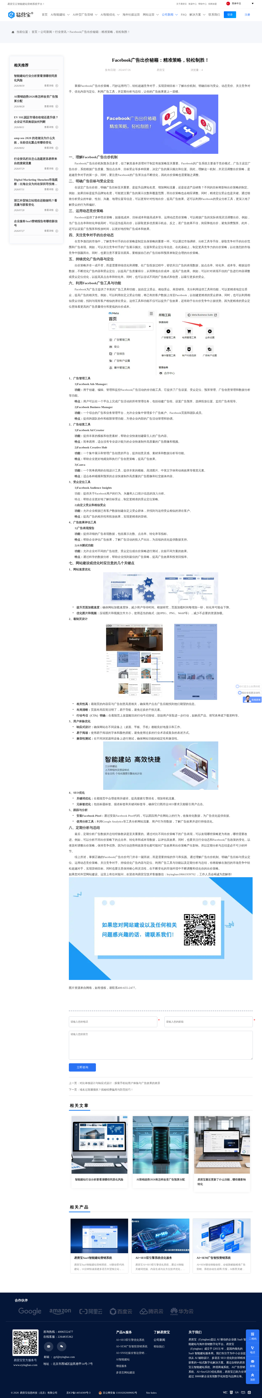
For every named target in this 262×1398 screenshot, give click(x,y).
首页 (34, 31)
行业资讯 (61, 31)
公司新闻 (46, 31)
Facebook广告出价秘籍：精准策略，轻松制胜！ (100, 31)
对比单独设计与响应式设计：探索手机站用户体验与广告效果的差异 (120, 1083)
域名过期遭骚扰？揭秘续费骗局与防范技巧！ (106, 1089)
